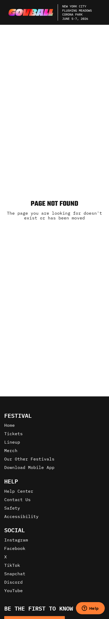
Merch (10, 450)
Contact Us (17, 499)
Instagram (16, 540)
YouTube (13, 590)
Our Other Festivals (29, 459)
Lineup (12, 442)
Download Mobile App (29, 467)
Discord (13, 582)
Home (9, 425)
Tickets (13, 433)
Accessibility (21, 516)
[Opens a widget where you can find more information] (90, 608)
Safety (12, 508)
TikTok (12, 565)
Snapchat (14, 574)
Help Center (18, 491)
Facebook (14, 548)
